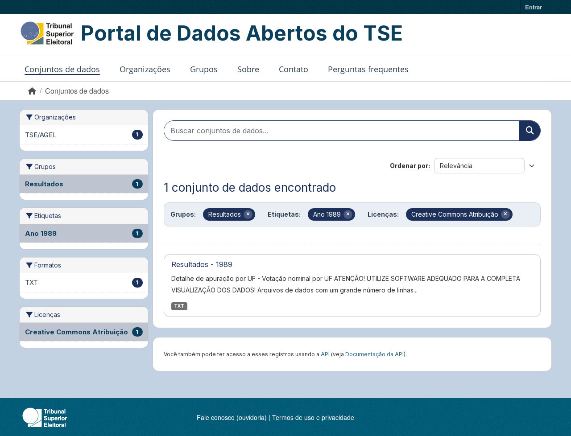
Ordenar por (409, 165)
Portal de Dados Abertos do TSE (242, 33)
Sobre (248, 69)
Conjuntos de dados (62, 69)
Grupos (204, 69)
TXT (179, 306)
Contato (293, 69)
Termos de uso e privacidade (313, 417)
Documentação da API (374, 354)
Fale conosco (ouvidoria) (232, 417)
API (325, 354)
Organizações (145, 69)
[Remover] (248, 214)
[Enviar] (529, 130)
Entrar (533, 7)
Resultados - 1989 (201, 264)
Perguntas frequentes (368, 69)
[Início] (32, 91)
